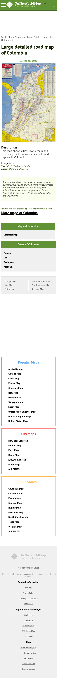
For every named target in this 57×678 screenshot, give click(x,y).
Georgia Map (15, 502)
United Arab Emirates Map (22, 411)
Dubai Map (14, 464)
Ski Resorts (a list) (28, 653)
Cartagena (9, 262)
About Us (28, 587)
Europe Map (10, 281)
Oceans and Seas (28, 663)
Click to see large (28, 60)
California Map (16, 488)
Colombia (20, 37)
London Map (14, 445)
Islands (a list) (28, 658)
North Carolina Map (18, 517)
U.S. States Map (28, 631)
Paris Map (13, 450)
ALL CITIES (13, 469)
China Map (13, 378)
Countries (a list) (28, 625)
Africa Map (9, 289)
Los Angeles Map (17, 459)
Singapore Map (16, 402)
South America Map (41, 285)
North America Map (41, 281)
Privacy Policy (28, 593)
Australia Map (15, 369)
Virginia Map (15, 526)
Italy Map (13, 392)
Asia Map (9, 285)
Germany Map (15, 387)
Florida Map (14, 498)
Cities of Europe (28, 669)
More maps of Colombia (19, 212)
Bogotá (7, 253)
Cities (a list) (28, 620)
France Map (14, 383)
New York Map (15, 512)
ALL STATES (14, 531)
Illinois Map (14, 507)
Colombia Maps (11, 234)
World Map (6, 37)
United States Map (18, 421)
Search (52, 5)
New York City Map (18, 440)
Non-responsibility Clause (28, 568)
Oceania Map (38, 289)
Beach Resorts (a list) (28, 647)
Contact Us (28, 603)
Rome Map (13, 454)
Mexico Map (14, 397)
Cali (5, 257)
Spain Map (13, 406)
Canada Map (14, 373)
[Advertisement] (28, 24)
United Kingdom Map (19, 416)
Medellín (8, 266)
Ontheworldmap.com (22, 574)
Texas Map (13, 521)
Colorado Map (15, 493)
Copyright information (29, 598)
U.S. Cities (29, 636)
